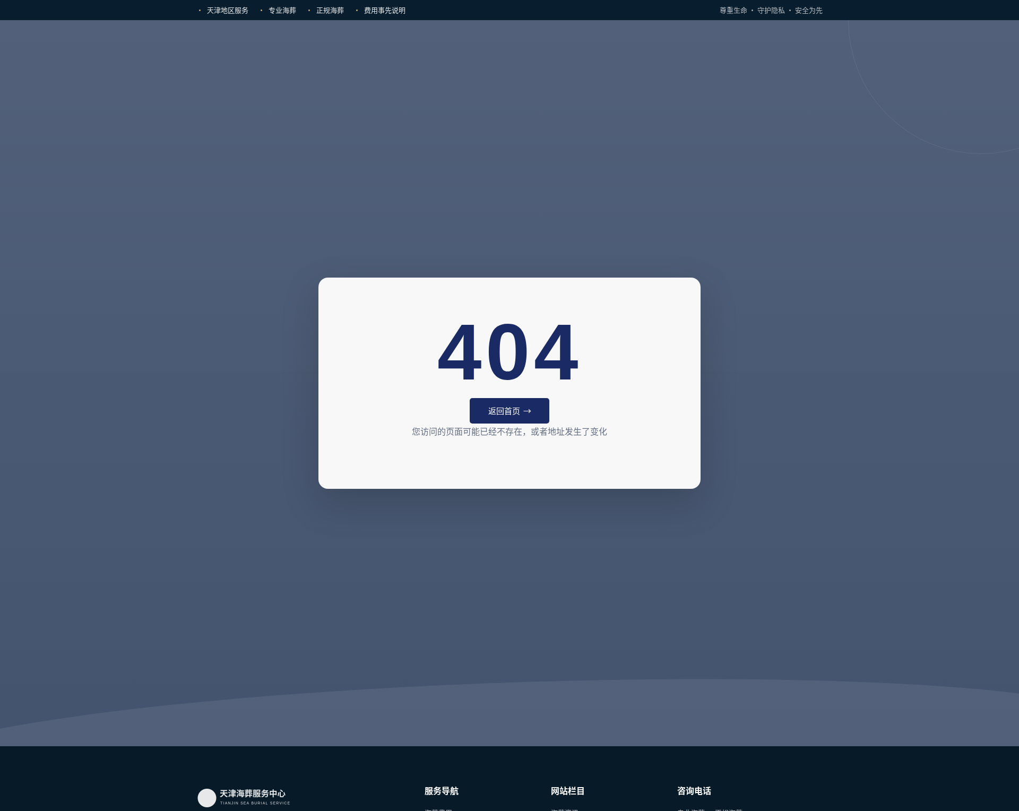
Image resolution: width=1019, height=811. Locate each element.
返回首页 (504, 410)
